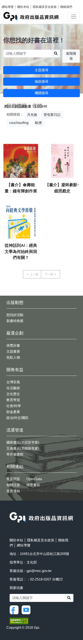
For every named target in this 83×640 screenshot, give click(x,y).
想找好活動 (14, 315)
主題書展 (13, 351)
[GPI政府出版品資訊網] (31, 16)
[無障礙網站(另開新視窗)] (19, 621)
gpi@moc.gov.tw (39, 571)
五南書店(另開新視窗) (22, 448)
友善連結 (13, 491)
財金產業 (13, 412)
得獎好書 (13, 345)
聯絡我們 (66, 7)
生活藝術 (13, 388)
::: (11, 509)
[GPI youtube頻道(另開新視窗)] (27, 609)
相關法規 (13, 485)
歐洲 (38, 123)
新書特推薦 (14, 321)
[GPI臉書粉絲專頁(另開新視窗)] (15, 609)
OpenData (34, 479)
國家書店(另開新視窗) (22, 442)
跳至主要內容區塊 (12, 2)
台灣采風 (13, 382)
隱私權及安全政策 (45, 7)
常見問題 (13, 479)
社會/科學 (13, 406)
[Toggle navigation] (74, 16)
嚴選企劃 (14, 333)
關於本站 (23, 7)
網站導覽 (8, 7)
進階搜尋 (71, 56)
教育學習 (13, 400)
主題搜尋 (41, 70)
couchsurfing (19, 123)
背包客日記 (52, 114)
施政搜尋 (41, 81)
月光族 (32, 114)
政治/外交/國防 (17, 418)
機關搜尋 (41, 93)
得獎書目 (33, 485)
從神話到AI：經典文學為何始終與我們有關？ (21, 251)
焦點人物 (13, 357)
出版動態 (14, 302)
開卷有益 (14, 369)
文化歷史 (13, 394)
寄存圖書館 (14, 454)
